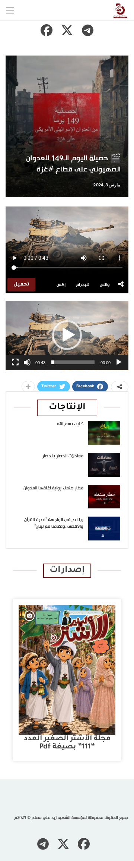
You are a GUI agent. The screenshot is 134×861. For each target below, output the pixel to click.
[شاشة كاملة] (15, 362)
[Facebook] (46, 30)
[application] (67, 335)
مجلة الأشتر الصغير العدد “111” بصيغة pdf (67, 743)
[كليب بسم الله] (104, 433)
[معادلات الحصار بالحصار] (104, 465)
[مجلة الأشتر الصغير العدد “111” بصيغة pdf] (67, 670)
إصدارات (67, 570)
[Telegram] (87, 30)
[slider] (73, 362)
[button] (67, 335)
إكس (61, 285)
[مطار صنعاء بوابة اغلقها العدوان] (104, 497)
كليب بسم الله (70, 424)
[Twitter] (67, 30)
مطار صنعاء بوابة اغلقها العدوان (53, 488)
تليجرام (82, 285)
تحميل (21, 284)
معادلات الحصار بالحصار (62, 456)
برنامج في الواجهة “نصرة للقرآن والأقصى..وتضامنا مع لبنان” (53, 523)
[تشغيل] (118, 362)
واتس (105, 285)
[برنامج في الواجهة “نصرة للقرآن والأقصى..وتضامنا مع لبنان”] (104, 528)
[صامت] (27, 362)
